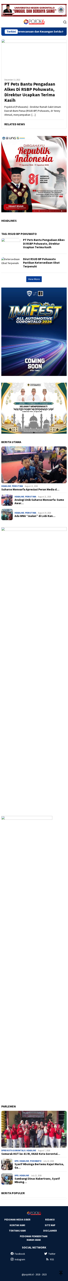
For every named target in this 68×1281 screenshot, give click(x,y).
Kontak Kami (17, 1225)
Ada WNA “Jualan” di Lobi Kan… (35, 516)
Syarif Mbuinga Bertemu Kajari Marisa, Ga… (39, 1166)
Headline (6, 486)
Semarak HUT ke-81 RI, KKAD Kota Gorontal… (30, 1154)
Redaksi (50, 1219)
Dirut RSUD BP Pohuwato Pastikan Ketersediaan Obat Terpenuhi (41, 262)
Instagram (20, 1259)
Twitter (51, 1253)
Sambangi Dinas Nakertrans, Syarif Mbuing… (37, 1180)
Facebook (20, 1253)
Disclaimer (50, 1230)
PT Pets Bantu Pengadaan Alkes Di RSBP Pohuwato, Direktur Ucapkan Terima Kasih (29, 92)
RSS (52, 1259)
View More (34, 279)
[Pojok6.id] (34, 21)
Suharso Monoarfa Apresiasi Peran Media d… (30, 489)
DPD (17, 1161)
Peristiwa (17, 486)
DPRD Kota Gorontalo (13, 1150)
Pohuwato (35, 1161)
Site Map (50, 1225)
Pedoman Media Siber (17, 1219)
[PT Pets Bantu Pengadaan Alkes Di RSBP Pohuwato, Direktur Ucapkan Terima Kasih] (34, 57)
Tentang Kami (17, 1230)
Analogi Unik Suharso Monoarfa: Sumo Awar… (39, 501)
